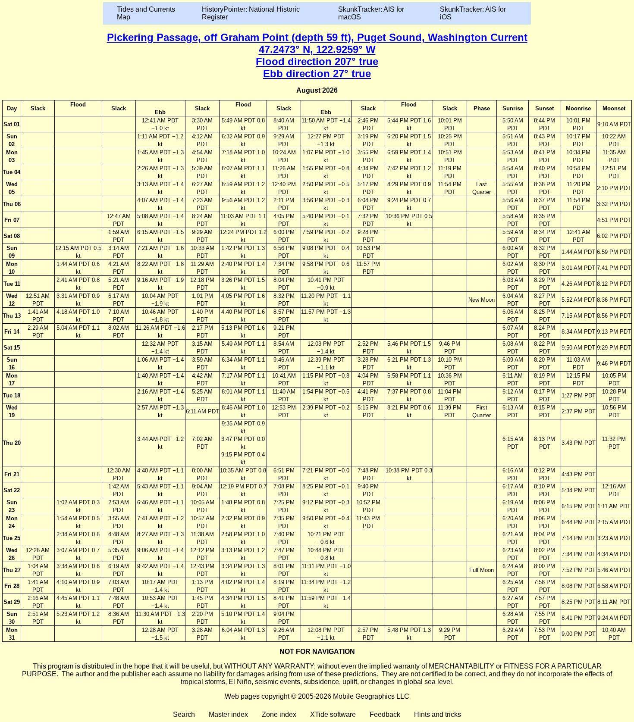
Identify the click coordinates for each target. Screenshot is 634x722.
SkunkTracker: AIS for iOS (473, 13)
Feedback (385, 714)
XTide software (333, 714)
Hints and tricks (437, 714)
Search (184, 714)
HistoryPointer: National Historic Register (251, 13)
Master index (228, 714)
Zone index (279, 714)
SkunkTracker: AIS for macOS (371, 13)
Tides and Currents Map (146, 13)
